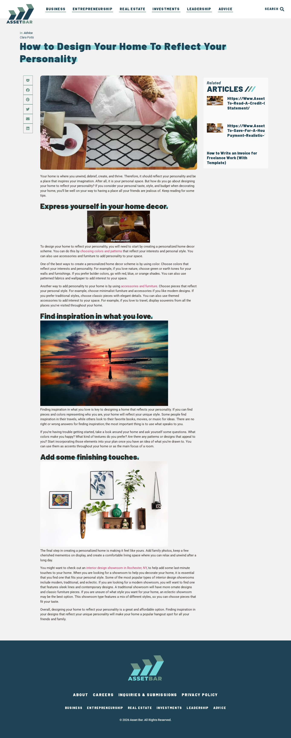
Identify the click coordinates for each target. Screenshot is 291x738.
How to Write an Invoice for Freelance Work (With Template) (232, 158)
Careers (103, 694)
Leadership (199, 9)
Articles (225, 88)
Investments (166, 9)
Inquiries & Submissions (147, 694)
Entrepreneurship (92, 9)
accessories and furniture (139, 286)
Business (55, 9)
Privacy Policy (200, 694)
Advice (226, 9)
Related (214, 83)
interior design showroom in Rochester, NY (116, 568)
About (80, 694)
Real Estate (132, 9)
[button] (28, 80)
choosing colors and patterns (101, 251)
